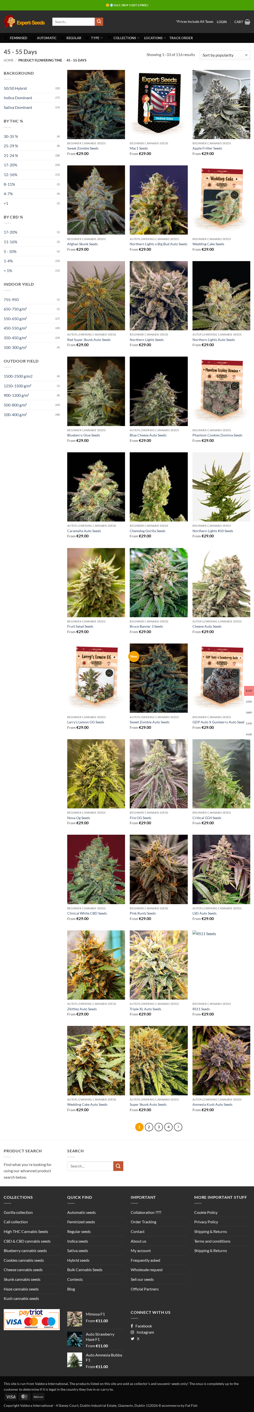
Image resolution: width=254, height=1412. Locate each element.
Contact (138, 1231)
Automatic (47, 38)
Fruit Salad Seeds (80, 626)
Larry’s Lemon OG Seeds (85, 722)
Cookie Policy (206, 1212)
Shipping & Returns (210, 1231)
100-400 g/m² (15, 414)
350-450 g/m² (15, 337)
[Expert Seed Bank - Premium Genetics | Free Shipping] (24, 22)
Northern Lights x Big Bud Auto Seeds (158, 244)
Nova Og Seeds (78, 818)
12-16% (10, 174)
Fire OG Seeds (140, 818)
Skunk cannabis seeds (22, 1279)
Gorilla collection (18, 1212)
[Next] (178, 1127)
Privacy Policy (206, 1221)
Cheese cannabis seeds (23, 1269)
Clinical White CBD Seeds (87, 913)
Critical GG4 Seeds (206, 818)
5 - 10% (10, 251)
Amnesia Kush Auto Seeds (212, 1104)
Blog (71, 1289)
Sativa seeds (77, 1250)
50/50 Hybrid (15, 88)
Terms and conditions (212, 1241)
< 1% (8, 270)
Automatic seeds (81, 1212)
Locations (153, 38)
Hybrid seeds (78, 1260)
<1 (6, 203)
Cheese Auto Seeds (207, 626)
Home (9, 60)
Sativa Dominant (18, 107)
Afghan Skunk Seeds (82, 244)
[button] (222, 21)
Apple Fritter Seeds (207, 148)
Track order (181, 38)
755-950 (11, 299)
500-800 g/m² (15, 404)
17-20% (10, 164)
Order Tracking (143, 1221)
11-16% (10, 241)
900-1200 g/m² (16, 395)
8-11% (9, 184)
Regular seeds (79, 1231)
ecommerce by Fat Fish (179, 1405)
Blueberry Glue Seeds (83, 435)
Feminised (18, 38)
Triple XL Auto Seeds (145, 1009)
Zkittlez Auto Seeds (82, 1009)
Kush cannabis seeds (21, 1298)
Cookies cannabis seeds (24, 1260)
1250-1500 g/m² (17, 385)
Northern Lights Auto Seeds (213, 340)
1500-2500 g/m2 (18, 376)
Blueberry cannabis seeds (25, 1250)
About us (138, 1241)
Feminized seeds (81, 1221)
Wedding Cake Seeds (208, 244)
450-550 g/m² (15, 328)
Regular (74, 38)
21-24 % (11, 155)
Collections (125, 38)
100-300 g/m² (15, 347)
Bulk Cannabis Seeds (84, 1269)
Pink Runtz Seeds (143, 913)
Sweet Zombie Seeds (82, 148)
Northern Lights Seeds (147, 340)
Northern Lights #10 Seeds (212, 531)
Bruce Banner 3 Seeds (146, 626)
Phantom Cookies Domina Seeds (217, 435)
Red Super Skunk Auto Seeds (89, 340)
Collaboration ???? (146, 1212)
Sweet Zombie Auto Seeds (149, 722)
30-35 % (11, 136)
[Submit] (99, 22)
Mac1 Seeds (139, 148)
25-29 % (11, 145)
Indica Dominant (18, 97)
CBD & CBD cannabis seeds (27, 1241)
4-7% (8, 193)
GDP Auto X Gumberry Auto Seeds (219, 722)
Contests (75, 1279)
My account (141, 1250)
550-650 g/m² (15, 318)
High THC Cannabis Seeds (26, 1231)
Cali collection (16, 1221)
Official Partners (145, 1289)
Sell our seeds (142, 1279)
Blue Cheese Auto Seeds (148, 435)
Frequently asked (145, 1260)
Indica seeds (77, 1241)
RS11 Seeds (201, 1009)
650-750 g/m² (15, 309)
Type (95, 38)
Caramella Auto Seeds (84, 531)
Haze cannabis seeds (21, 1289)
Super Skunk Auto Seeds (148, 1104)
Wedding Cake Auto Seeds (87, 1104)
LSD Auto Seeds (204, 913)
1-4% (8, 260)
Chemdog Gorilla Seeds (147, 531)
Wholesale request (147, 1269)
